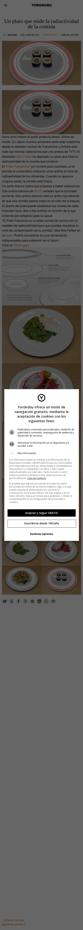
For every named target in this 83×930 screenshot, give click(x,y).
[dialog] (41, 465)
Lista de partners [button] (36, 478)
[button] (41, 453)
